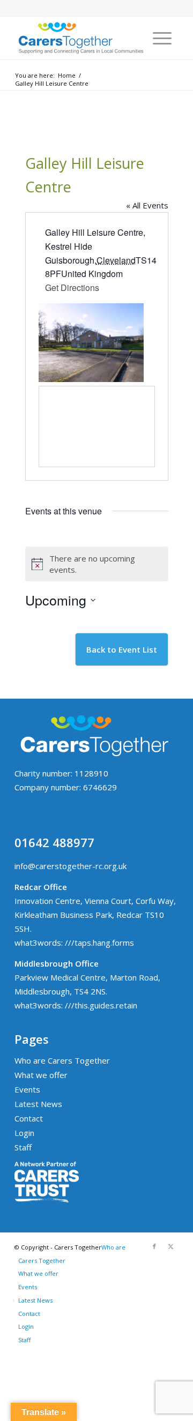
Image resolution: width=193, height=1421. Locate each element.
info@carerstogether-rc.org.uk (70, 866)
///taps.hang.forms (99, 942)
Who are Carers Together (62, 1060)
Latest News (38, 1103)
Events (27, 1089)
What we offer (41, 1075)
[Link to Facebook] (154, 1246)
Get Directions (72, 287)
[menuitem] (162, 38)
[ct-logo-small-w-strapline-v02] (80, 38)
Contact (28, 1118)
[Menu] (162, 38)
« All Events (147, 205)
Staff (23, 1147)
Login (24, 1132)
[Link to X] (170, 1246)
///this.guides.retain (101, 1005)
